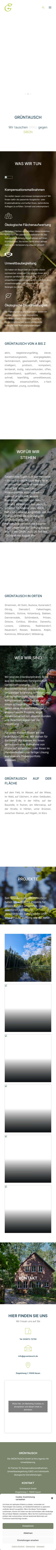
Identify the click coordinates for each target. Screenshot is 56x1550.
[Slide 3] (30, 93)
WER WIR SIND (28, 657)
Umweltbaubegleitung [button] (20, 263)
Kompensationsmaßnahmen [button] (25, 190)
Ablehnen (28, 1533)
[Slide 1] (25, 93)
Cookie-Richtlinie (18, 1546)
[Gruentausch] (8, 7)
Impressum (40, 1546)
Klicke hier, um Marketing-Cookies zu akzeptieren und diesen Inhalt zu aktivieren (28, 1406)
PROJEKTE (28, 879)
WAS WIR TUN (28, 163)
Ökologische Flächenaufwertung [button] (28, 225)
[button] (52, 1498)
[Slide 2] (28, 93)
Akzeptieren (28, 1526)
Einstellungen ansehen (28, 1540)
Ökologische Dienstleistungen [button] (26, 305)
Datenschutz (30, 1546)
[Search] (42, 7)
